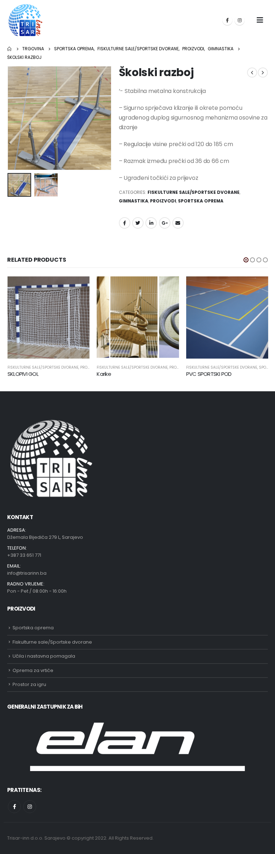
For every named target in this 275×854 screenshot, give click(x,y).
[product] (49, 317)
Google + (164, 223)
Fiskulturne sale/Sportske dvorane (194, 192)
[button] (246, 260)
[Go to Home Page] (9, 49)
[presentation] (16, 118)
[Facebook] (227, 20)
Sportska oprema (200, 201)
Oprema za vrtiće (33, 670)
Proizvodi (163, 201)
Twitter (138, 223)
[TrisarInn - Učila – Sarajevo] (25, 20)
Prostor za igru (29, 684)
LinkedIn (151, 223)
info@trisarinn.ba (27, 573)
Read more (77, 288)
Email (178, 223)
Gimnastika (133, 201)
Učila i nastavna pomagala (44, 656)
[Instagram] (240, 20)
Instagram (29, 806)
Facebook (124, 223)
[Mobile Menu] (260, 20)
